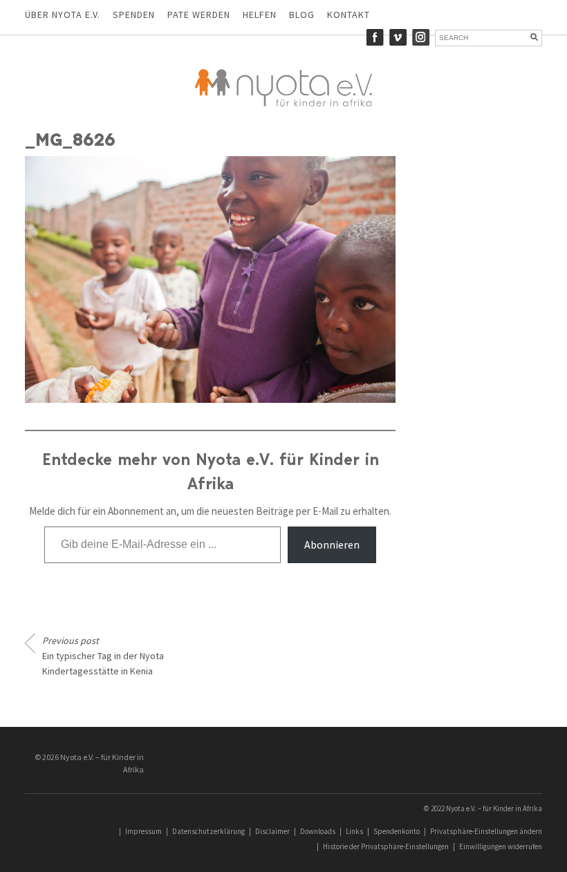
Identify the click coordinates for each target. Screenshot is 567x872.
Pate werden (198, 14)
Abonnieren (332, 544)
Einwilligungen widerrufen (500, 846)
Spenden (134, 14)
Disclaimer (272, 831)
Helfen (260, 14)
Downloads (317, 831)
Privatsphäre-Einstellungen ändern (486, 831)
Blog (302, 14)
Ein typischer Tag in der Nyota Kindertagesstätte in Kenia (103, 655)
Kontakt (348, 14)
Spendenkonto (396, 831)
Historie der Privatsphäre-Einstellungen (386, 846)
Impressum (143, 831)
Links (354, 831)
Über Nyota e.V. (62, 14)
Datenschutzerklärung (208, 831)
